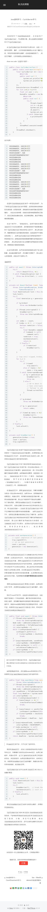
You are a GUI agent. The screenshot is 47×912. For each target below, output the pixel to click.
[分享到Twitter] (26, 888)
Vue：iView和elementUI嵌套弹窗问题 (33, 880)
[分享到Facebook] (28, 888)
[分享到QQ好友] (16, 888)
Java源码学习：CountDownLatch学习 (13, 879)
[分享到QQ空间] (18, 888)
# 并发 (26, 872)
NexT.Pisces (31, 908)
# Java (20, 872)
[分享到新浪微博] (11, 888)
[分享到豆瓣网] (13, 888)
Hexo (11, 908)
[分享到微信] (21, 888)
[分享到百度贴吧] (23, 888)
